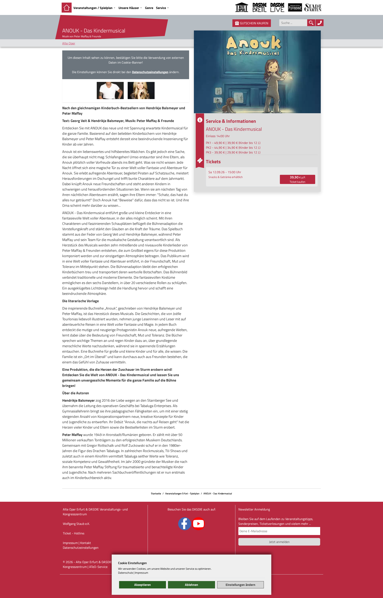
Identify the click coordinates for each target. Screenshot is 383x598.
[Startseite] (67, 8)
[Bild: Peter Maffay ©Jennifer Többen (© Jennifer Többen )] (110, 90)
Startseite (156, 493)
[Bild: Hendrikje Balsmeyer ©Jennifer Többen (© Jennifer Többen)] (141, 90)
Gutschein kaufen (254, 23)
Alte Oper (68, 43)
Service (161, 7)
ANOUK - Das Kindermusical (217, 493)
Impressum (70, 542)
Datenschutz (125, 573)
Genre (149, 7)
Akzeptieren (142, 584)
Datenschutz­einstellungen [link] (81, 547)
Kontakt (85, 542)
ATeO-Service (98, 566)
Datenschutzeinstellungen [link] (150, 72)
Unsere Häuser (128, 7)
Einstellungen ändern (240, 584)
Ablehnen (191, 584)
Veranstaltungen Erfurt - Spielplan (182, 493)
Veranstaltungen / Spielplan (93, 7)
